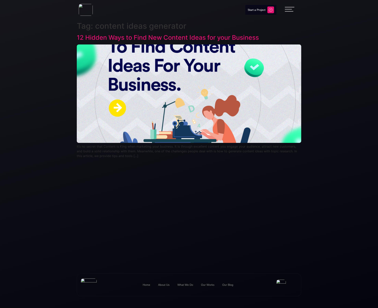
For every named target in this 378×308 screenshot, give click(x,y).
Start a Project (256, 9)
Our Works (207, 284)
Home (146, 284)
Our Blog (227, 284)
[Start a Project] (270, 9)
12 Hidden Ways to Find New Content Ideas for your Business (168, 37)
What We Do (185, 284)
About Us (164, 284)
